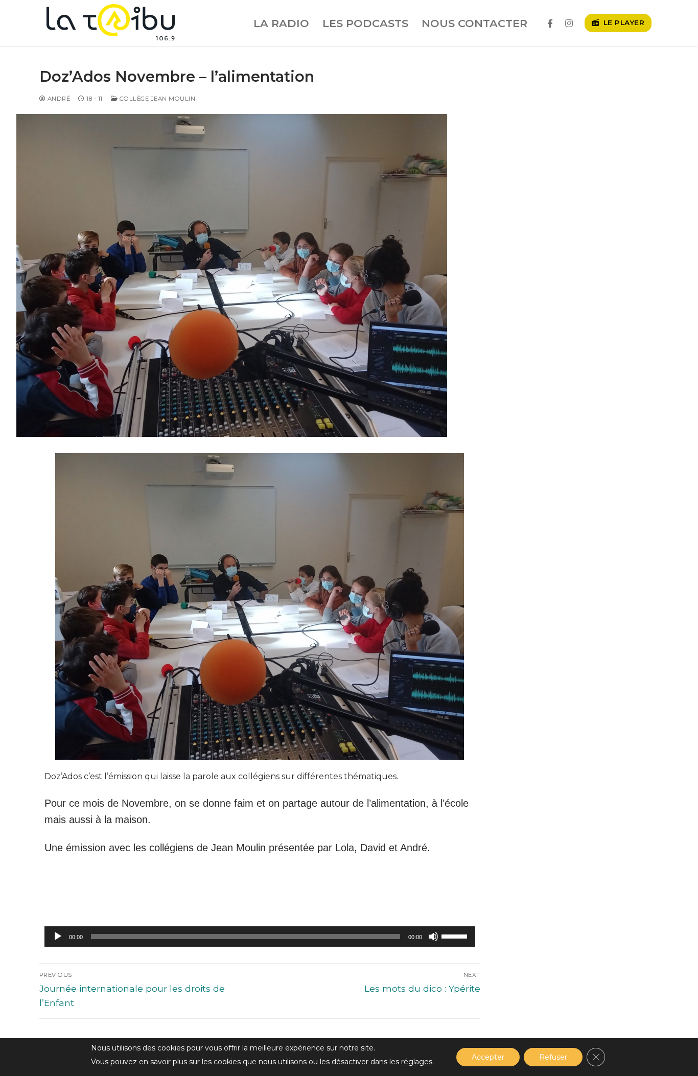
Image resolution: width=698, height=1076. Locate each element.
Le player (622, 22)
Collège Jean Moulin (156, 98)
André (57, 98)
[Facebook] (550, 23)
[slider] (455, 935)
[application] (259, 936)
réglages (416, 1061)
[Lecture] (58, 936)
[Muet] (433, 936)
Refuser (553, 1057)
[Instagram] (569, 23)
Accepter (488, 1057)
